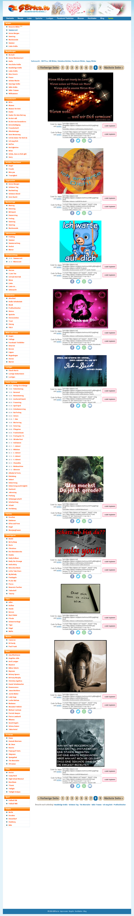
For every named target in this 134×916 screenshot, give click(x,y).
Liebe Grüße (13, 46)
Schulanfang (13, 502)
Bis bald (11, 55)
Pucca (11, 584)
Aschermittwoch (19, 399)
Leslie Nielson (14, 700)
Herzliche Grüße (15, 64)
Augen (11, 336)
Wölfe (11, 631)
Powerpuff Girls (14, 751)
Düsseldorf (13, 819)
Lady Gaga (12, 697)
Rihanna (12, 720)
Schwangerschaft (15, 499)
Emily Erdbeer (14, 558)
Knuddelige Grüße (15, 68)
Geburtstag (13, 483)
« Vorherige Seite (48, 67)
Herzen (11, 270)
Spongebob (13, 757)
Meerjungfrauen (15, 530)
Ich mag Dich (13, 141)
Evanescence (13, 687)
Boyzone (12, 671)
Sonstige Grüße (14, 84)
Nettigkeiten (13, 147)
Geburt (11, 479)
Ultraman (12, 764)
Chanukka (17, 463)
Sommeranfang (14, 243)
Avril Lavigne (13, 661)
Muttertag (17, 423)
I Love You (12, 274)
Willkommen (13, 94)
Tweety (11, 594)
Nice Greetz (13, 74)
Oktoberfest (18, 439)
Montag (11, 205)
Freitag (11, 219)
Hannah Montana (15, 741)
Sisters (11, 311)
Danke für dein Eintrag (17, 115)
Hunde (11, 609)
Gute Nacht (13, 197)
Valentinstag (18, 389)
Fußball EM (13, 800)
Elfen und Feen (14, 524)
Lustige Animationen (16, 374)
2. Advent (17, 453)
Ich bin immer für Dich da (18, 138)
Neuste (20, 18)
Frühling (12, 237)
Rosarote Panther (15, 587)
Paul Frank (13, 646)
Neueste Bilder (14, 27)
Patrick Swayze (14, 713)
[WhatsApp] (84, 142)
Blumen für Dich (15, 109)
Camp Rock (13, 776)
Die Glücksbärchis (15, 552)
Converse (12, 640)
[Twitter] (78, 142)
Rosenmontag (18, 396)
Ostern (15, 416)
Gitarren (12, 346)
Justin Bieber (13, 694)
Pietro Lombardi (15, 716)
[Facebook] (72, 142)
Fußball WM (13, 804)
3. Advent (17, 456)
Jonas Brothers (14, 691)
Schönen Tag (13, 187)
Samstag (12, 36)
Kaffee (11, 144)
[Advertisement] (18, 868)
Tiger (11, 625)
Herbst (11, 246)
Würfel (11, 362)
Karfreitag (17, 412)
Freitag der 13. (18, 436)
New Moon (12, 782)
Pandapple (13, 577)
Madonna (12, 703)
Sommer (12, 43)
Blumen (81, 18)
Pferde (11, 618)
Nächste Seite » (113, 67)
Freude (11, 169)
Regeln (71, 911)
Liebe (29, 18)
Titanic (11, 785)
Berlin (11, 812)
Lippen (11, 352)
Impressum (64, 911)
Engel (11, 527)
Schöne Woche (14, 81)
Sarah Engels (13, 723)
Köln (10, 825)
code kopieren (110, 126)
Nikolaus (16, 450)
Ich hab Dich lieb (15, 277)
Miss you (12, 172)
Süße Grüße (13, 87)
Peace (11, 77)
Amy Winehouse (14, 655)
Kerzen (11, 349)
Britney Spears (14, 674)
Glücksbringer (14, 131)
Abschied (12, 298)
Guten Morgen (14, 33)
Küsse (11, 280)
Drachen (12, 517)
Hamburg (12, 822)
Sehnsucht (13, 290)
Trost (11, 321)
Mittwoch (12, 212)
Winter (11, 250)
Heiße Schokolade (15, 302)
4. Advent (17, 460)
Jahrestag (12, 492)
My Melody (12, 574)
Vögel (11, 628)
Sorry (11, 157)
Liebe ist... (13, 286)
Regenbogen (13, 355)
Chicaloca (12, 548)
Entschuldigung (14, 125)
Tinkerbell (12, 590)
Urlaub (11, 505)
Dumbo (11, 555)
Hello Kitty (13, 565)
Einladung (12, 476)
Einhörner (12, 520)
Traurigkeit (13, 175)
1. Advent (17, 446)
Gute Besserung (14, 135)
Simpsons (12, 754)
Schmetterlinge (14, 622)
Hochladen (92, 18)
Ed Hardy (12, 643)
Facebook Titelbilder (65, 18)
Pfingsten (17, 429)
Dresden (12, 815)
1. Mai (15, 419)
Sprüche (38, 18)
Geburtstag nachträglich (18, 486)
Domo (11, 738)
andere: (59, 126)
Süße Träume (14, 90)
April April (17, 406)
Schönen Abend (14, 194)
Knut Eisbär (13, 615)
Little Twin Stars (15, 571)
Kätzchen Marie (14, 568)
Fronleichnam (18, 433)
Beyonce (12, 665)
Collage (11, 339)
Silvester (16, 470)
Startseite (10, 18)
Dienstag (12, 209)
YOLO (11, 327)
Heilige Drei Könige (20, 386)
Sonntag (12, 225)
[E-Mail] (90, 142)
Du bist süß (13, 118)
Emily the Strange (15, 561)
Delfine (11, 605)
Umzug (11, 324)
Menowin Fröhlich (15, 707)
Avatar (11, 772)
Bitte (10, 102)
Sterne (11, 359)
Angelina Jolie (14, 658)
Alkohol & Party (15, 473)
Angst (11, 166)
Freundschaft (14, 128)
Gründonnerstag (19, 409)
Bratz (11, 545)
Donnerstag (13, 215)
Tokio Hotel (13, 729)
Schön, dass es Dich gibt (18, 154)
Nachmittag (13, 190)
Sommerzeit (13, 30)
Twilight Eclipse (14, 792)
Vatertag (16, 426)
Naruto (11, 748)
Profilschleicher (15, 308)
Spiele (110, 18)
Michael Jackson (15, 710)
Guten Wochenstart (16, 58)
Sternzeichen (14, 318)
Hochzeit (12, 489)
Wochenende (13, 40)
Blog (102, 18)
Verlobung (12, 509)
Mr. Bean (12, 744)
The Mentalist (14, 761)
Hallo (11, 61)
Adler (11, 602)
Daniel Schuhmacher (16, 684)
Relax (11, 151)
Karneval (16, 392)
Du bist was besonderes (17, 122)
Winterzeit (17, 262)
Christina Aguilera (15, 681)
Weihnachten (18, 466)
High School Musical (16, 779)
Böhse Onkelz (14, 668)
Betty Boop (13, 542)
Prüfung (12, 496)
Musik (11, 305)
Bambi (11, 539)
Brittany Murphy (15, 678)
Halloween (17, 443)
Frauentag (17, 402)
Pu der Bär (12, 581)
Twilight (12, 789)
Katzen (11, 612)
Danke (11, 112)
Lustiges (49, 18)
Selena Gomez (14, 726)
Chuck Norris (13, 370)
